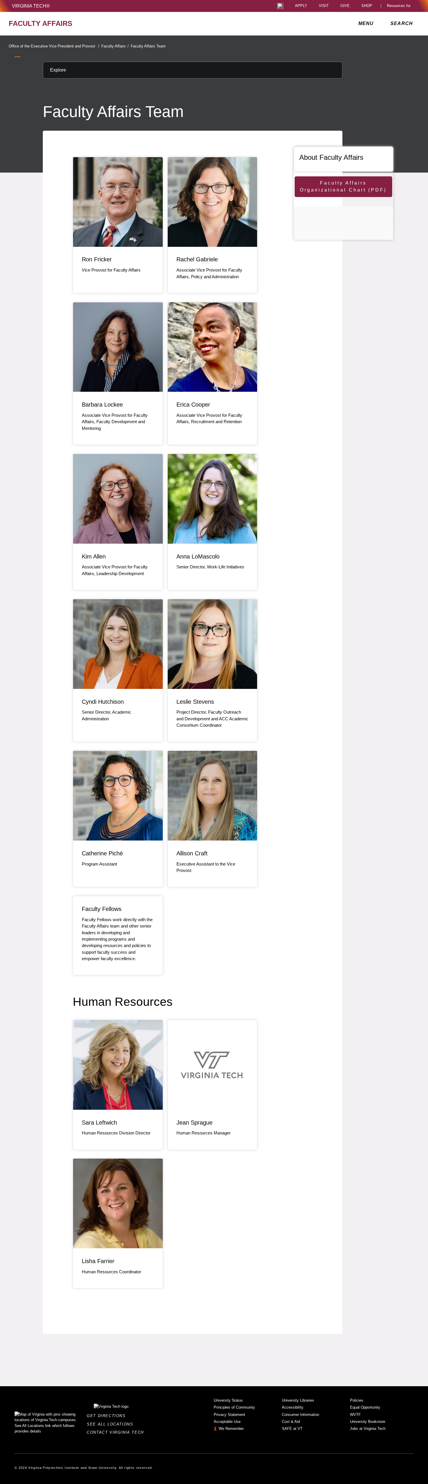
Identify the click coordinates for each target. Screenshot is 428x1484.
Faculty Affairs (115, 46)
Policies (356, 1400)
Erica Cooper (193, 404)
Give (345, 6)
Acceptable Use (227, 1421)
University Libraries (298, 1400)
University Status (228, 1400)
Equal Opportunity (365, 1407)
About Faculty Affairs (331, 157)
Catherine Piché (102, 853)
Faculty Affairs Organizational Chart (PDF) (343, 186)
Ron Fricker (97, 259)
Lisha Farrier (98, 1261)
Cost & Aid (291, 1421)
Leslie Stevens (195, 701)
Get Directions (108, 1416)
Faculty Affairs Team (148, 46)
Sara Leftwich (99, 1122)
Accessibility (292, 1407)
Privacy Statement (229, 1414)
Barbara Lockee (102, 404)
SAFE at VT (292, 1428)
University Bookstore (367, 1421)
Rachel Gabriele (197, 259)
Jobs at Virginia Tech (367, 1428)
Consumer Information (300, 1414)
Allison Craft (192, 853)
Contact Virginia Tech (117, 1432)
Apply (301, 6)
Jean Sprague (194, 1122)
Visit (324, 6)
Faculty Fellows (101, 909)
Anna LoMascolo (198, 556)
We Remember (231, 1428)
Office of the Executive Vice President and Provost (54, 46)
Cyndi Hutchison (103, 701)
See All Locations (111, 1424)
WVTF (355, 1414)
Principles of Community (234, 1407)
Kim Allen (94, 556)
